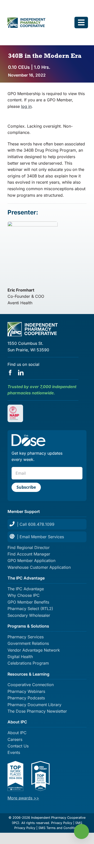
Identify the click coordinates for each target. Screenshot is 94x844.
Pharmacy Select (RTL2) (30, 608)
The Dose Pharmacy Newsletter (37, 711)
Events (14, 752)
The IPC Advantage (26, 588)
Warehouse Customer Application (39, 567)
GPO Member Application (31, 560)
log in (26, 106)
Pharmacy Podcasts (26, 697)
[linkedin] (21, 372)
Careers (15, 739)
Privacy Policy (61, 823)
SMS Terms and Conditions (59, 828)
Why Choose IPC (24, 595)
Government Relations (28, 643)
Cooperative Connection (31, 684)
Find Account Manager (29, 553)
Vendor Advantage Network (34, 650)
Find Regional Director (29, 547)
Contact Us (18, 745)
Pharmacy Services (26, 636)
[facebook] (10, 372)
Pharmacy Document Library (34, 704)
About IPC (17, 732)
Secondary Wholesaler (29, 615)
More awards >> (23, 797)
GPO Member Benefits (28, 602)
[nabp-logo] (15, 408)
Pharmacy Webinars (26, 691)
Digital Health (20, 656)
